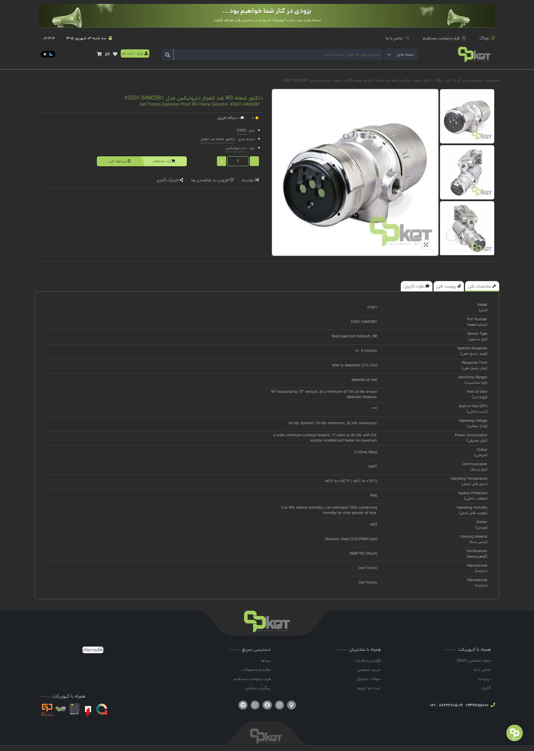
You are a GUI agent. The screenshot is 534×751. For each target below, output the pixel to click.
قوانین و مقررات (368, 660)
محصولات (492, 80)
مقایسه (248, 180)
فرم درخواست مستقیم (441, 38)
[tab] (482, 286)
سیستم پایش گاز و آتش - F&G (458, 80)
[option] (467, 116)
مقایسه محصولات (256, 669)
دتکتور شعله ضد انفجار (392, 80)
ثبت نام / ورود (369, 687)
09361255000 (476, 705)
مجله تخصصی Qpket (474, 660)
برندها (266, 660)
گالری (486, 687)
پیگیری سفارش (258, 687)
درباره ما (484, 678)
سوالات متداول (369, 678)
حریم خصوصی (369, 669)
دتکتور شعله (422, 80)
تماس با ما (394, 38)
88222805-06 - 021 (446, 705)
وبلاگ (484, 38)
